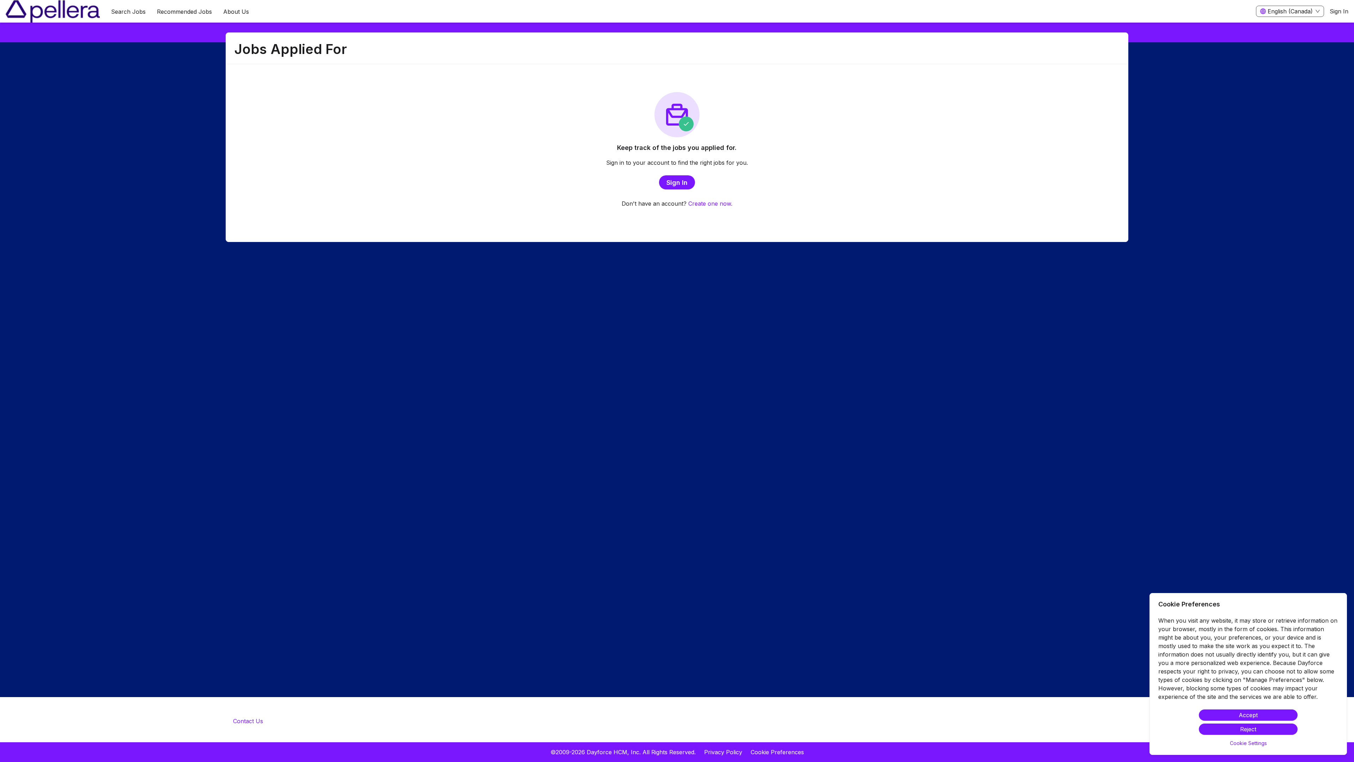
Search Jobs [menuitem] (128, 11)
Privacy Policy (723, 752)
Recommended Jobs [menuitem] (184, 11)
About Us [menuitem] (236, 11)
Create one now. (710, 203)
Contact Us (248, 721)
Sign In (1339, 11)
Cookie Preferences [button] (777, 752)
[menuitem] (53, 11)
